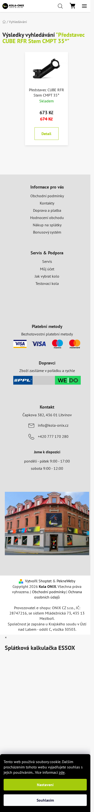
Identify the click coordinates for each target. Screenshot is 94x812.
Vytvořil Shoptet (38, 580)
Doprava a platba (47, 210)
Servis (47, 261)
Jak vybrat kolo (47, 276)
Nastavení (45, 784)
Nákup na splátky (47, 224)
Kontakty (47, 203)
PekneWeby (66, 580)
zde (62, 772)
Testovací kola (47, 283)
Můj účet (47, 268)
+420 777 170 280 (53, 436)
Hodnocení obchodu (47, 217)
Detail (46, 133)
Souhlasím (45, 800)
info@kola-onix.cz (53, 425)
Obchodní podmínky (47, 195)
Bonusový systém (47, 232)
